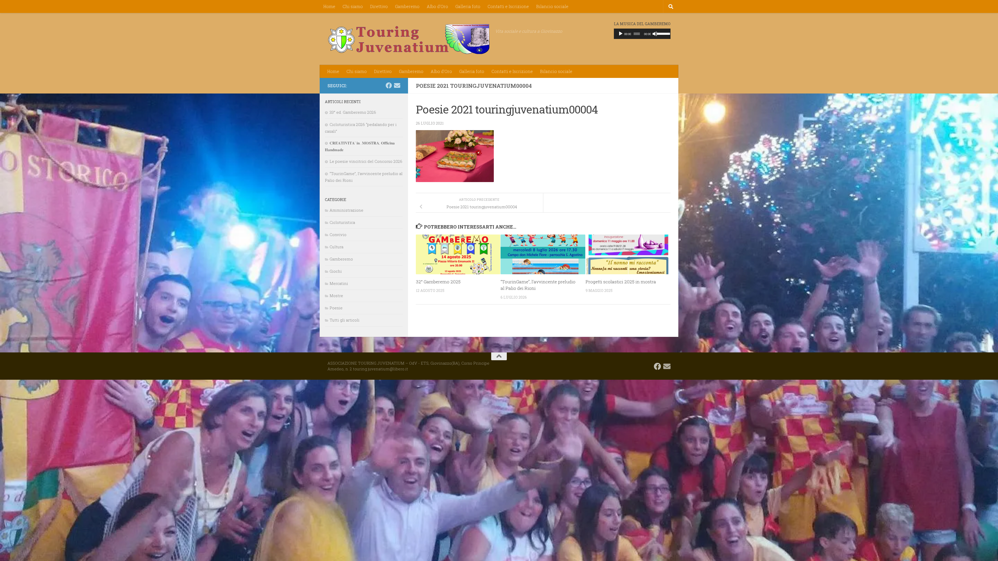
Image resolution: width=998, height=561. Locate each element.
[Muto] (655, 33)
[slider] (662, 33)
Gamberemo (407, 6)
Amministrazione (346, 210)
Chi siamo (353, 6)
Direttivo (379, 6)
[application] (642, 34)
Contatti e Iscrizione (508, 6)
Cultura (336, 246)
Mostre (336, 295)
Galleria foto (467, 6)
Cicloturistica (342, 222)
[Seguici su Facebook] (389, 85)
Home (329, 6)
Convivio (338, 234)
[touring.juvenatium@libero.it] (397, 85)
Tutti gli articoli (344, 320)
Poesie (336, 307)
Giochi (336, 271)
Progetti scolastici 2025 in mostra (621, 282)
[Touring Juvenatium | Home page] (408, 39)
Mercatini (339, 283)
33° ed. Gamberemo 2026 (353, 112)
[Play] (620, 33)
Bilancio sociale (552, 6)
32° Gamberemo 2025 (438, 282)
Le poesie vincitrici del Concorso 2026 (366, 161)
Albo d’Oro (437, 6)
